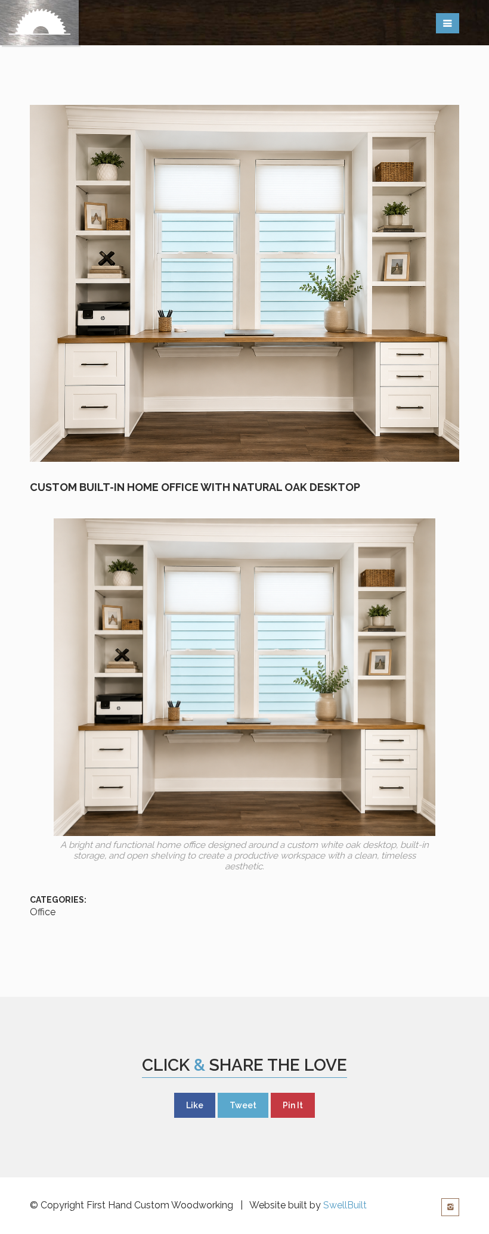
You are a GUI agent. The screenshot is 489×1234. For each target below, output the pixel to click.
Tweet (243, 1105)
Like (194, 1105)
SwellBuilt (345, 1205)
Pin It (293, 1105)
